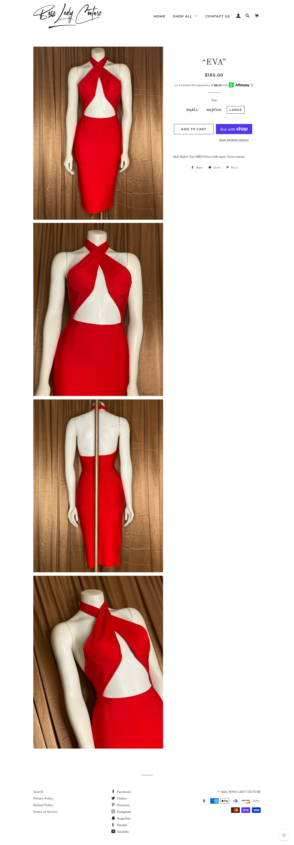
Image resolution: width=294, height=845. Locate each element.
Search (38, 792)
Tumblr (121, 825)
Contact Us (218, 16)
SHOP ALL (183, 16)
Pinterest (123, 805)
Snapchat (123, 818)
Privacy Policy (43, 798)
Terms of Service (45, 812)
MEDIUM (214, 110)
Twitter (121, 798)
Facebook (123, 792)
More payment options (234, 139)
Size (214, 100)
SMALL (192, 110)
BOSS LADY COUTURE (245, 792)
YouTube (122, 832)
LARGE (235, 110)
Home (159, 16)
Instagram (123, 812)
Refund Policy (43, 805)
